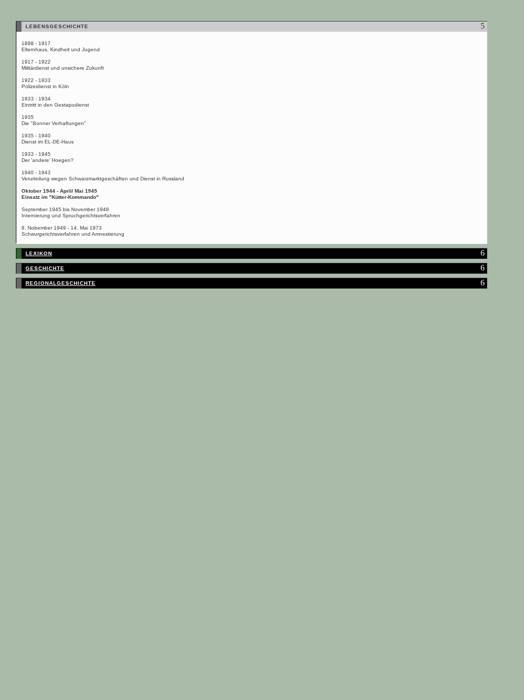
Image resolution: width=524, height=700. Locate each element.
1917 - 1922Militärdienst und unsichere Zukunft (62, 65)
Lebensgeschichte (57, 26)
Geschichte (45, 268)
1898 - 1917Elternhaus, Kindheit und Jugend (60, 46)
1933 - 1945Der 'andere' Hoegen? (47, 157)
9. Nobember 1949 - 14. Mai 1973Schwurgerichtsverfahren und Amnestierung (72, 231)
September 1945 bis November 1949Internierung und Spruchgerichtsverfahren (70, 212)
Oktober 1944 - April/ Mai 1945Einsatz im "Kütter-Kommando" (60, 194)
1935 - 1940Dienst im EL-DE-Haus (47, 139)
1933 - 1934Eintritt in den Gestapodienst (55, 102)
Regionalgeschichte (61, 283)
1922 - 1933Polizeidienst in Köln (45, 83)
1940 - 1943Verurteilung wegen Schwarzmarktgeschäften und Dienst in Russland (102, 175)
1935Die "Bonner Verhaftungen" (53, 120)
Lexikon (39, 253)
